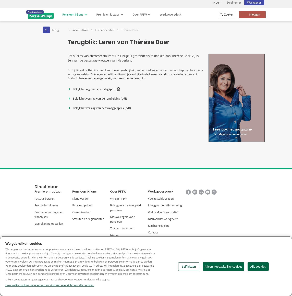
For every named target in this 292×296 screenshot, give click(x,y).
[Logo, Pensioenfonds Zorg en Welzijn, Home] (40, 14)
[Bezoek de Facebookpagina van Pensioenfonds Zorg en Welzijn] (188, 192)
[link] (237, 98)
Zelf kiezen (189, 266)
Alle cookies (258, 266)
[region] (146, 266)
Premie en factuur (107, 14)
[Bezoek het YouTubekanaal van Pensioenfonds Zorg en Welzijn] (207, 192)
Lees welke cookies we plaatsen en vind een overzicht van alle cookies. (49, 285)
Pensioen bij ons (72, 14)
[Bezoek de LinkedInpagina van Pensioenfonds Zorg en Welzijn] (201, 192)
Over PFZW (139, 14)
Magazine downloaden (233, 134)
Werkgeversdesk (170, 14)
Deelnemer (234, 2)
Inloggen (254, 14)
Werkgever (254, 2)
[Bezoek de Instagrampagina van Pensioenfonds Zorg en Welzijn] (194, 192)
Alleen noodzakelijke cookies (223, 266)
